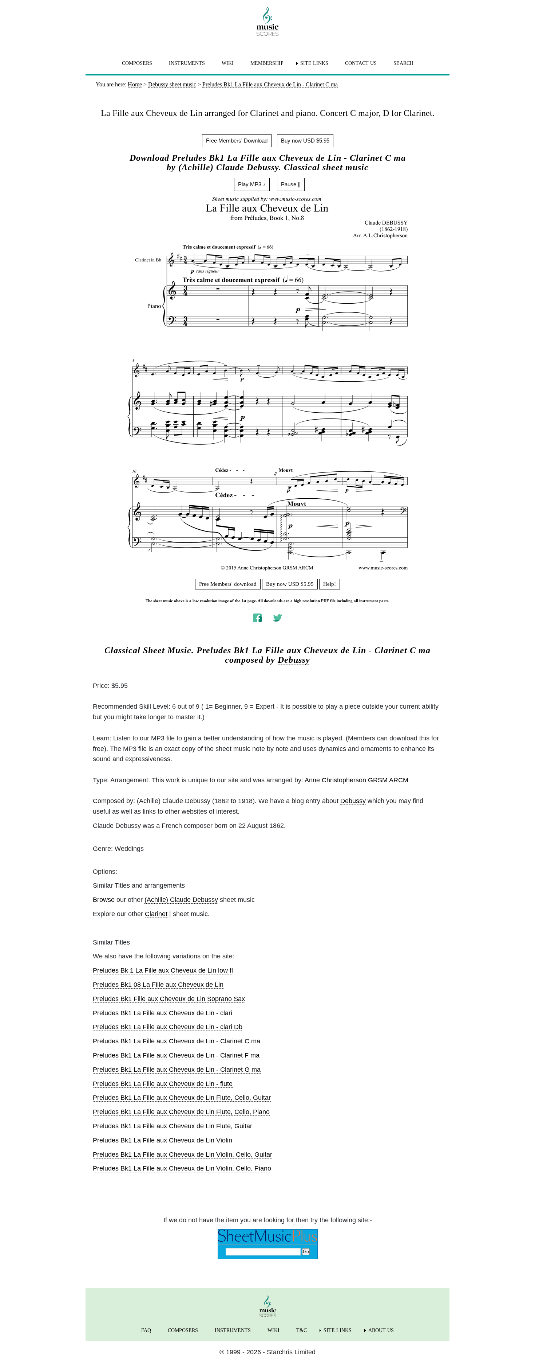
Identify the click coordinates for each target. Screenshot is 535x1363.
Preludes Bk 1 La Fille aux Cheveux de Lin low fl (163, 970)
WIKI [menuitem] (228, 63)
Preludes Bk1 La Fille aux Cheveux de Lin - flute (163, 1083)
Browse (104, 899)
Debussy (294, 660)
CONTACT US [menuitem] (361, 63)
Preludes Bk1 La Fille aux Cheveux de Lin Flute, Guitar (172, 1126)
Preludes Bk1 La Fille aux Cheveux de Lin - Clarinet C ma (176, 1041)
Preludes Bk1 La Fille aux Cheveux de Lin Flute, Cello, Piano (181, 1111)
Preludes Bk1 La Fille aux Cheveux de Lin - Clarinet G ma (177, 1069)
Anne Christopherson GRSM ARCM (356, 780)
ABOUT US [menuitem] (381, 1330)
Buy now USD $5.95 (305, 140)
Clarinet (156, 914)
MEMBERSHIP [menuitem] (267, 63)
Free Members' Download (237, 140)
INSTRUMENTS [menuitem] (187, 63)
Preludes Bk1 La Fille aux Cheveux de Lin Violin (162, 1140)
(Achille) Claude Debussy (181, 899)
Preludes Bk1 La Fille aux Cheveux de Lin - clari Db (167, 1027)
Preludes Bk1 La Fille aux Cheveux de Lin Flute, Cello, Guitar (182, 1097)
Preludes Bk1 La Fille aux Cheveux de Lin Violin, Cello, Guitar (182, 1154)
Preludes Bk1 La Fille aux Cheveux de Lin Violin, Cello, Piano (182, 1168)
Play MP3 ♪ (252, 184)
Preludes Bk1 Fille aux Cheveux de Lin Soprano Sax (169, 998)
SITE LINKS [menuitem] (314, 63)
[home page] (267, 21)
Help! (329, 584)
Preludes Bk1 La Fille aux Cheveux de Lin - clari (162, 1013)
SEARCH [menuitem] (403, 63)
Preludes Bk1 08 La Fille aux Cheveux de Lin (158, 984)
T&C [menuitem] (301, 1330)
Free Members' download (228, 584)
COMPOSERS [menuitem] (137, 63)
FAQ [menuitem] (146, 1330)
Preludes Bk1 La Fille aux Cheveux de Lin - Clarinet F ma (176, 1055)
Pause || (291, 184)
